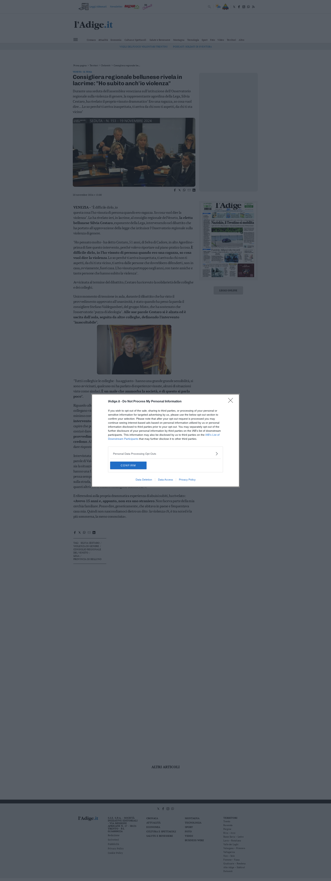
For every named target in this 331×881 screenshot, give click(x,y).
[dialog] (165, 440)
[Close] (231, 401)
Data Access (165, 479)
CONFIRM (128, 465)
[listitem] (165, 454)
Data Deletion (144, 479)
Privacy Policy (187, 479)
